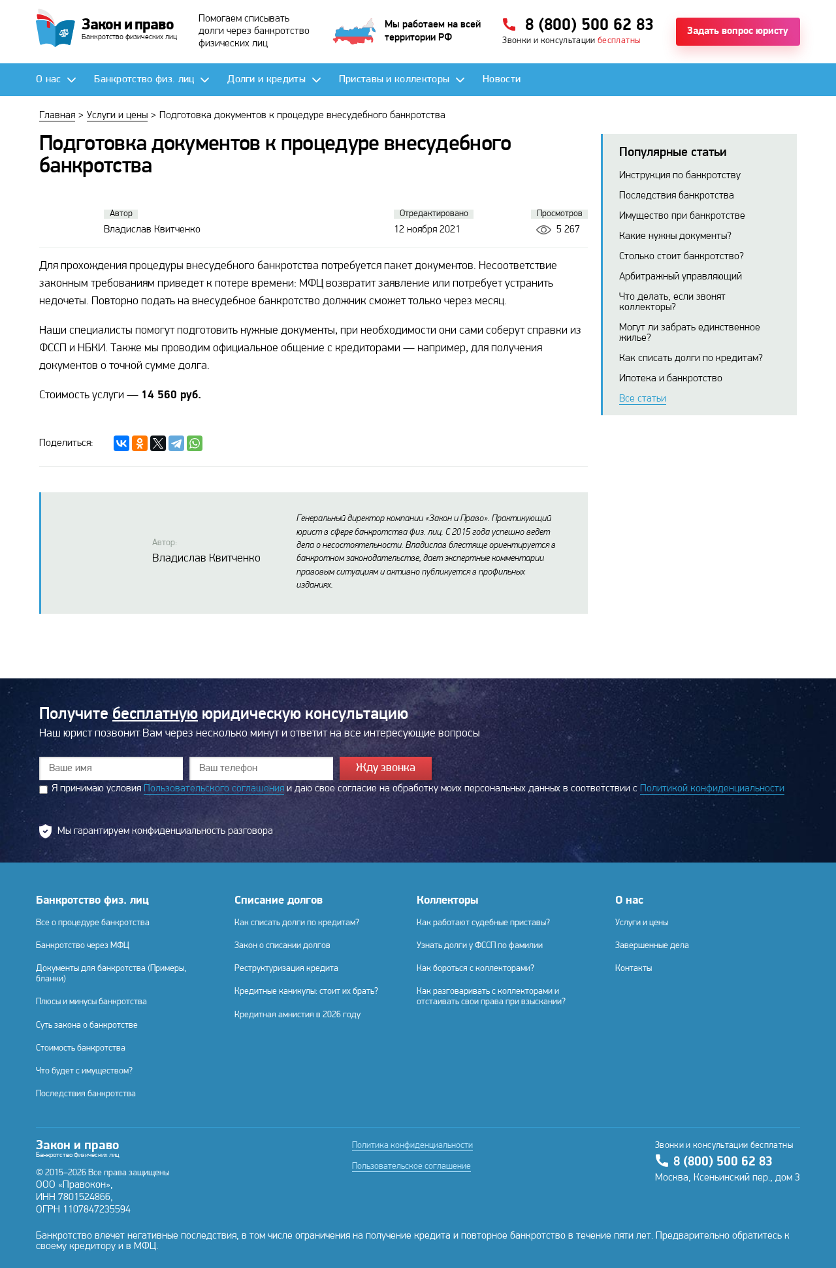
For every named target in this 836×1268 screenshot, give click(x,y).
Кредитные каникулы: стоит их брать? (306, 991)
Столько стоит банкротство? (681, 256)
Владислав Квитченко (206, 559)
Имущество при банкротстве (682, 216)
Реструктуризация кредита (286, 969)
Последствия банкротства (676, 196)
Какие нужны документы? (675, 236)
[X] (158, 443)
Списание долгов (278, 901)
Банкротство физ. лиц (92, 901)
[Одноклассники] (140, 443)
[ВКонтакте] (121, 443)
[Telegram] (176, 443)
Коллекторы (447, 901)
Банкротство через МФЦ (82, 946)
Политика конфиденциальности (412, 1145)
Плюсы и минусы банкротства (91, 1002)
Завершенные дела (652, 946)
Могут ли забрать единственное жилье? (689, 333)
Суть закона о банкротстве (87, 1025)
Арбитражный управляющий (680, 277)
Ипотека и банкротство (670, 378)
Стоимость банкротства (80, 1048)
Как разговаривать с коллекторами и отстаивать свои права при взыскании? (491, 997)
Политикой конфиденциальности (712, 789)
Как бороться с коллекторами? (475, 969)
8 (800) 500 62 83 (723, 1162)
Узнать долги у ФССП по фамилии (480, 946)
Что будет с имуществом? (84, 1071)
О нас (629, 901)
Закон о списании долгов (282, 946)
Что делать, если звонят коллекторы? (672, 302)
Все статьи (642, 399)
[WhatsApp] (194, 443)
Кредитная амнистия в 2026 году (297, 1015)
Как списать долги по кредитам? (691, 358)
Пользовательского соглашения (214, 789)
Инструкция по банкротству (680, 175)
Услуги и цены (641, 923)
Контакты (633, 969)
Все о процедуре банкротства (93, 923)
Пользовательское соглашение (411, 1166)
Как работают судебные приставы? (483, 923)
